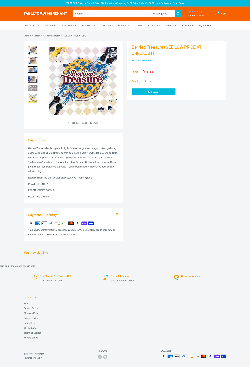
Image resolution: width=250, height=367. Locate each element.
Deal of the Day (31, 25)
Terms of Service (32, 332)
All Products (187, 25)
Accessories (154, 25)
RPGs (140, 25)
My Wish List (205, 25)
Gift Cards (171, 25)
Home (26, 35)
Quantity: (136, 81)
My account (195, 15)
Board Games (88, 25)
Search (27, 303)
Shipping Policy (32, 313)
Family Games (69, 25)
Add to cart (153, 91)
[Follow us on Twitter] (105, 357)
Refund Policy (31, 308)
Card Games (107, 25)
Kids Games (51, 25)
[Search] (178, 13)
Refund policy (31, 337)
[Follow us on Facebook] (100, 357)
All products (38, 35)
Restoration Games (142, 60)
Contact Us (29, 322)
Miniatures (123, 25)
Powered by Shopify (33, 357)
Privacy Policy (31, 317)
